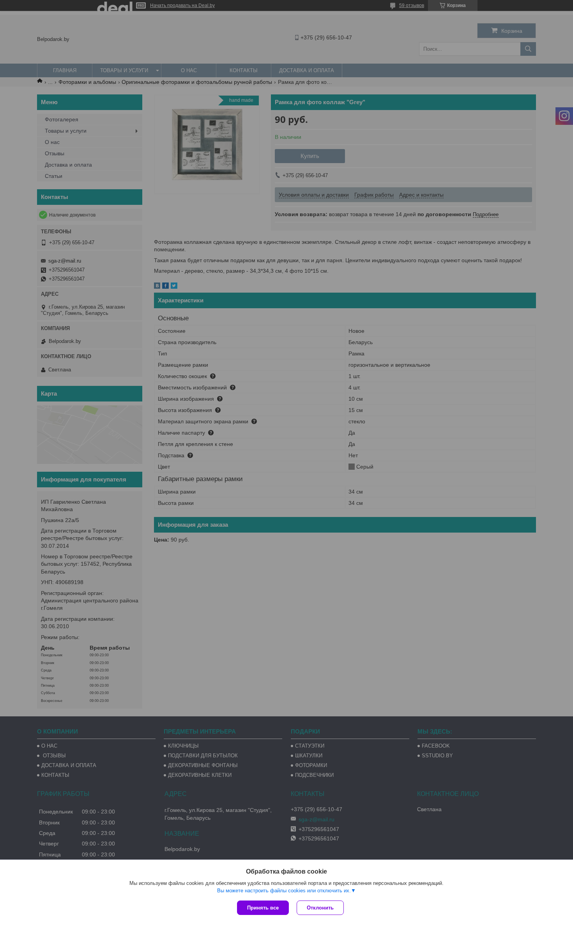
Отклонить (320, 908)
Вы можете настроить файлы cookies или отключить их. (284, 890)
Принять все (263, 908)
